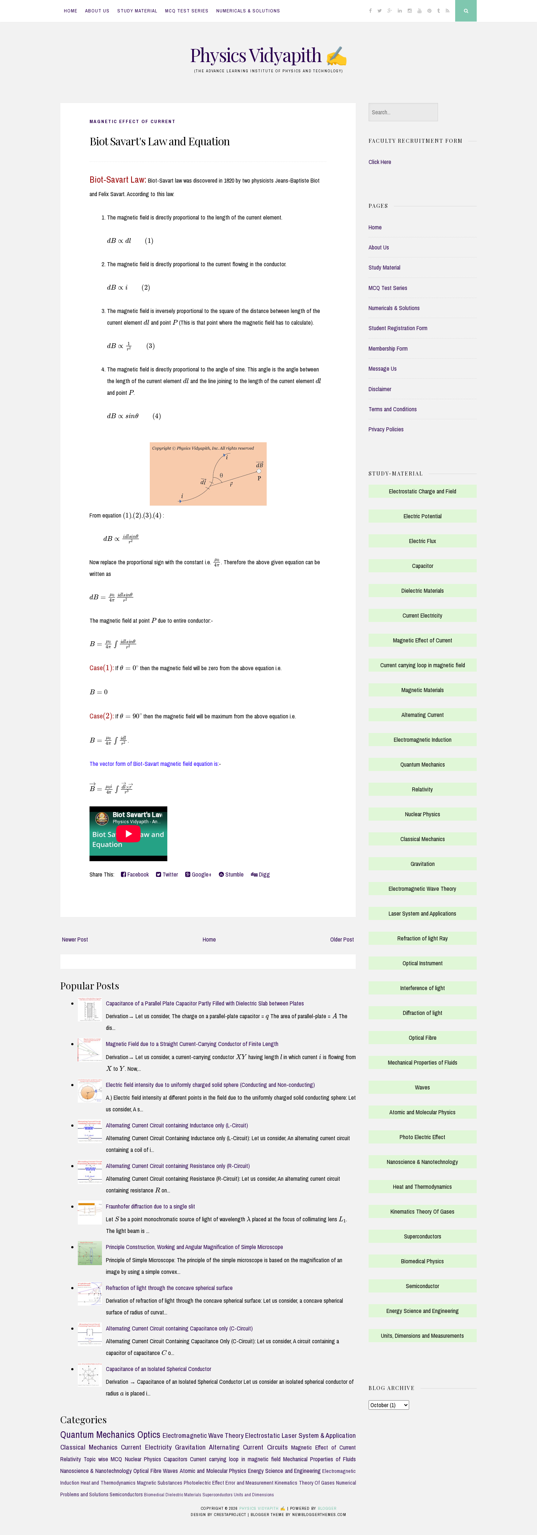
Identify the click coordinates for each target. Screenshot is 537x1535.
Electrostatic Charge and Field (422, 491)
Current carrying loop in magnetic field (235, 1459)
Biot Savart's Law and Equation (160, 141)
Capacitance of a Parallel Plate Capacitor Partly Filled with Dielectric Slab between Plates (205, 1003)
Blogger (327, 1508)
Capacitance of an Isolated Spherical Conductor (158, 1369)
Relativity (70, 1459)
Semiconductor (422, 1286)
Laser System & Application (319, 1435)
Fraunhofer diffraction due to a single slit (150, 1206)
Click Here (380, 162)
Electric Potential (423, 516)
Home (70, 11)
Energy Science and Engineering (284, 1471)
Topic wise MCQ (103, 1459)
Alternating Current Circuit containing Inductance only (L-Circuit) (177, 1125)
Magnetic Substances (160, 1482)
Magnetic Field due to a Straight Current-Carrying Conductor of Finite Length (192, 1044)
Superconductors (217, 1495)
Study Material (137, 11)
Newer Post (75, 939)
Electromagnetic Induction (423, 740)
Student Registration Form (398, 328)
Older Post (342, 939)
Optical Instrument (423, 963)
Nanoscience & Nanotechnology (96, 1471)
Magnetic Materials (422, 690)
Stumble (234, 874)
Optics (148, 1434)
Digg (264, 874)
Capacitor (422, 566)
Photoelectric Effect (204, 1482)
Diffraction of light (422, 1013)
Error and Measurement (249, 1482)
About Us (97, 11)
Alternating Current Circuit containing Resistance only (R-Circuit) (178, 1166)
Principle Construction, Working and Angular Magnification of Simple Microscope (194, 1247)
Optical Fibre (147, 1471)
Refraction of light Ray (422, 938)
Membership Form (388, 348)
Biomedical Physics (422, 1261)
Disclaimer (380, 389)
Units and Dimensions (254, 1495)
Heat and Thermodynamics (108, 1482)
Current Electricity (146, 1447)
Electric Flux (422, 541)
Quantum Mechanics (97, 1434)
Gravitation (190, 1447)
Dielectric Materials (183, 1495)
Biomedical (154, 1495)
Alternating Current (422, 715)
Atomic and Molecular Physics (213, 1471)
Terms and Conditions (393, 409)
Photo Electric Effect (422, 1137)
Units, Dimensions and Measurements (422, 1336)
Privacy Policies (386, 429)
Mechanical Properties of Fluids (319, 1459)
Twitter (169, 874)
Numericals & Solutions (248, 11)
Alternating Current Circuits (248, 1447)
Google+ (201, 874)
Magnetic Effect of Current (133, 121)
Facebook (137, 874)
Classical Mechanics (89, 1447)
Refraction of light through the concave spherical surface (169, 1288)
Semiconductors (126, 1494)
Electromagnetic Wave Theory (203, 1435)
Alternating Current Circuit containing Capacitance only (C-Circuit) (179, 1328)
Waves (170, 1471)
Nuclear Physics (143, 1459)
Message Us (383, 368)
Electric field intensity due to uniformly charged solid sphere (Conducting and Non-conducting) (210, 1085)
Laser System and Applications (422, 913)
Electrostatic (262, 1435)
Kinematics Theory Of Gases (305, 1482)
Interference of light (422, 988)
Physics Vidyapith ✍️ (268, 54)
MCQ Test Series (187, 11)
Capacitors (175, 1459)
